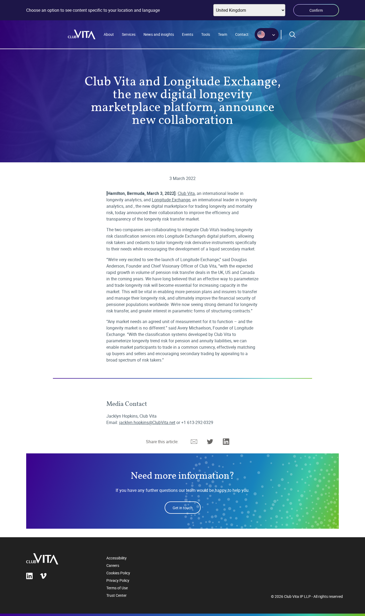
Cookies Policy (118, 572)
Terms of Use (117, 587)
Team (222, 34)
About (109, 34)
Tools (205, 34)
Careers (112, 565)
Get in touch (183, 507)
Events (187, 34)
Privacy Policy (117, 580)
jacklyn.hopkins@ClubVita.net (147, 422)
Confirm (316, 10)
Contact (241, 34)
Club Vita (186, 193)
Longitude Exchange (171, 200)
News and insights (158, 34)
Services (128, 34)
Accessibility (116, 557)
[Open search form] (292, 34)
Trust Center (116, 595)
